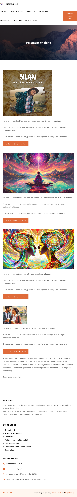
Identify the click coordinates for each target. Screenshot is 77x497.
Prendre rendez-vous (70, 16)
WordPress (69, 493)
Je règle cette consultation (16, 144)
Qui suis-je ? (10, 430)
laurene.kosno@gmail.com (16, 469)
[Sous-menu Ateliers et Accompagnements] (34, 11)
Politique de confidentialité (16, 440)
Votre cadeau (11, 437)
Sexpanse (12, 3)
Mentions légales (12, 443)
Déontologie (10, 450)
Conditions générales (12, 377)
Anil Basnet (56, 493)
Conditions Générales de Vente (18, 447)
